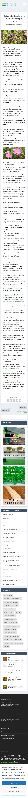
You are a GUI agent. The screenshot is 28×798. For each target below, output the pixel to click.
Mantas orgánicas (8, 514)
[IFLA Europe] (5, 666)
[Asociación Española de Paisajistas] (5, 672)
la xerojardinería (7, 373)
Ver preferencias (14, 791)
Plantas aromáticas (10, 619)
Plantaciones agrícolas (9, 552)
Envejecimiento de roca (9, 533)
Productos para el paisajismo (13, 639)
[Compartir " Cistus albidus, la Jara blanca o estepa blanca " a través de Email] (20, 400)
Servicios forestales (8, 537)
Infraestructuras (7, 576)
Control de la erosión (11, 602)
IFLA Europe (11, 664)
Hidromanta (6, 526)
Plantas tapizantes (10, 629)
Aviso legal (23, 795)
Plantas (14, 26)
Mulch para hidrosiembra (10, 529)
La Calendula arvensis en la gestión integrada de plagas (15, 686)
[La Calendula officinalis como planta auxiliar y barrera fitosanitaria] (5, 679)
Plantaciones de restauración (11, 580)
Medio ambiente (8, 612)
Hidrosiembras (7, 522)
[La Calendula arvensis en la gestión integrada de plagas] (5, 687)
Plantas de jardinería (10, 622)
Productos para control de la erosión (16, 660)
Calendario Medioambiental (12, 599)
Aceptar (14, 783)
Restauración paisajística (10, 569)
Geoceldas (5, 518)
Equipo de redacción (17, 24)
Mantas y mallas (7, 545)
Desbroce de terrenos (9, 541)
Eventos (6, 605)
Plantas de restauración (11, 626)
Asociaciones (8, 595)
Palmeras (18, 612)
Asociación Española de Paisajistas (14, 671)
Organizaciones (11, 666)
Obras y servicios (7, 548)
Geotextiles (14, 605)
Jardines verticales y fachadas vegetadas (11, 560)
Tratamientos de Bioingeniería (11, 565)
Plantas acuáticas (9, 616)
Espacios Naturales (8, 573)
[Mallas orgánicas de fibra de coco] (5, 659)
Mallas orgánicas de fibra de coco (15, 658)
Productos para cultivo (11, 636)
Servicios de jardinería (9, 584)
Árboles (6, 646)
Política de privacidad (16, 795)
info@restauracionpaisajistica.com (11, 762)
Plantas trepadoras (10, 633)
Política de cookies (6, 795)
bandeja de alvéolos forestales (14, 295)
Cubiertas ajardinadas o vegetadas (12, 556)
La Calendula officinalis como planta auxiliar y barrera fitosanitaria (15, 679)
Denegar (14, 787)
